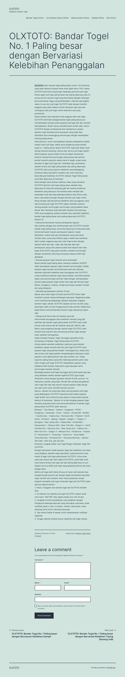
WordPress (111, 668)
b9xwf (39, 536)
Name (37, 583)
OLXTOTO (14, 8)
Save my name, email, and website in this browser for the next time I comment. (61, 607)
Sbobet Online (98, 18)
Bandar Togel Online (35, 18)
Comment (39, 560)
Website (38, 594)
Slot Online (111, 18)
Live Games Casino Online (57, 18)
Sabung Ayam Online (80, 18)
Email (67, 583)
